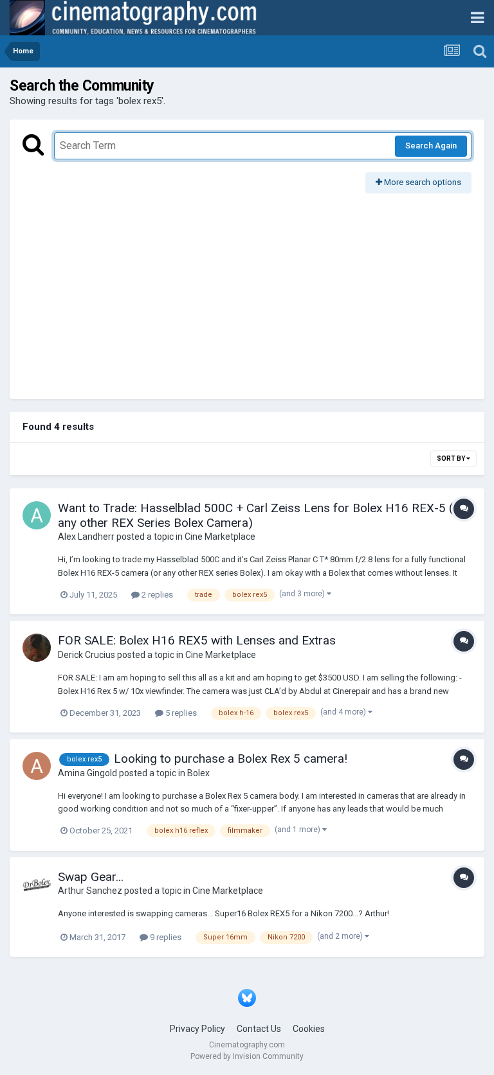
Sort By (451, 458)
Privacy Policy (197, 1029)
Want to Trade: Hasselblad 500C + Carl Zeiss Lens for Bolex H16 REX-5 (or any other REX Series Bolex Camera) (261, 515)
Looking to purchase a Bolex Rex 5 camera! (230, 758)
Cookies (309, 1029)
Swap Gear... (91, 876)
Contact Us (259, 1029)
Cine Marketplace (220, 536)
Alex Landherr (86, 536)
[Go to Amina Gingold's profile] (37, 766)
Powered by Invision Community (247, 1056)
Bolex (198, 773)
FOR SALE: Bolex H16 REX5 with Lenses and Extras (197, 640)
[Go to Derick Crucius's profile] (37, 648)
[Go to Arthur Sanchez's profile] (37, 884)
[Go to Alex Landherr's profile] (37, 515)
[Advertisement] (247, 290)
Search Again (431, 145)
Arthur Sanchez (90, 890)
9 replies (164, 937)
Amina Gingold (87, 773)
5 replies (180, 713)
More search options (421, 182)
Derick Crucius (86, 655)
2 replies (156, 595)
